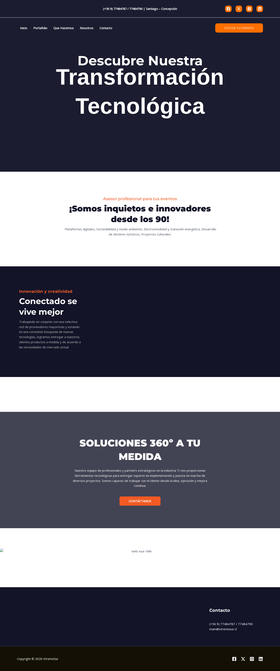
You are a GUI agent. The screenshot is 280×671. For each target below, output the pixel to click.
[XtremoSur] (37, 8)
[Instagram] (249, 9)
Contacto (106, 28)
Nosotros (86, 28)
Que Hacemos (63, 28)
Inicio (23, 28)
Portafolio (40, 28)
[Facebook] (228, 9)
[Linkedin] (259, 9)
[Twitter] (239, 9)
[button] (239, 28)
